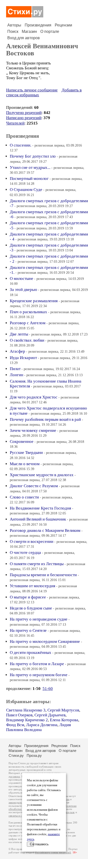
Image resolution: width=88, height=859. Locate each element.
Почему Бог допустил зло (33, 156)
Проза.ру (34, 755)
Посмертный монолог (29, 178)
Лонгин (16, 375)
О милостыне (21, 278)
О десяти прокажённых (30, 652)
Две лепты (19, 334)
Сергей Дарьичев (50, 715)
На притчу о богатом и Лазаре (37, 663)
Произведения (38, 25)
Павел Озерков (19, 715)
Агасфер (17, 351)
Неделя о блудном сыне (31, 608)
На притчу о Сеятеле (28, 630)
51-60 (48, 688)
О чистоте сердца (25, 552)
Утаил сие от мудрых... (30, 167)
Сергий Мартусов (63, 710)
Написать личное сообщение (32, 90)
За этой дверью (23, 289)
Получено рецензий (24, 112)
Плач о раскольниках (28, 312)
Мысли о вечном (25, 463)
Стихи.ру (16, 755)
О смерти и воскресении (31, 541)
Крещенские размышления (34, 301)
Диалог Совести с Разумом (34, 486)
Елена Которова (64, 720)
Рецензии (63, 25)
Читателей (15, 123)
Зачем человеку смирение (33, 430)
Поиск (12, 31)
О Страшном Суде (26, 189)
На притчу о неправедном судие (38, 619)
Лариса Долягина (41, 724)
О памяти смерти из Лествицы (37, 563)
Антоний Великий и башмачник (38, 519)
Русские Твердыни (26, 452)
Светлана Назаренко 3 (25, 710)
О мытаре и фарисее (28, 597)
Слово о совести (24, 497)
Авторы (14, 25)
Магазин (29, 31)
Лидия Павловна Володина (38, 727)
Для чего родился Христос (33, 397)
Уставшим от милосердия (32, 586)
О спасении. (20, 145)
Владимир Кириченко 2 (27, 720)
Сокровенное (21, 441)
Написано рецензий (23, 117)
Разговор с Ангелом (27, 323)
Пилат (15, 368)
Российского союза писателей (53, 852)
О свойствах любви (27, 340)
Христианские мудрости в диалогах (42, 475)
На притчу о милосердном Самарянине (45, 641)
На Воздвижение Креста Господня (40, 508)
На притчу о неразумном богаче (38, 674)
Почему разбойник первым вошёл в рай (45, 419)
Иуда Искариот (23, 357)
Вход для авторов (23, 38)
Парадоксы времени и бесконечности (43, 575)
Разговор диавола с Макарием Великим (45, 530)
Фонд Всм (15, 724)
